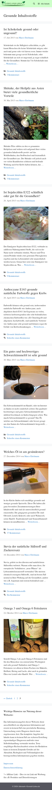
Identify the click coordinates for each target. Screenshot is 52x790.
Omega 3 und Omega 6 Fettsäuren (25, 608)
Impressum (8, 763)
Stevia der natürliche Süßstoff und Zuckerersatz (25, 548)
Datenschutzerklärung (13, 767)
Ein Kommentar (13, 594)
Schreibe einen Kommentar (18, 337)
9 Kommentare (13, 276)
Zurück (8, 698)
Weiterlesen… (12, 63)
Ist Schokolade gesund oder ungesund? (21, 31)
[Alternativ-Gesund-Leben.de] (13, 3)
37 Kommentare (13, 532)
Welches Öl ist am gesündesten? (24, 452)
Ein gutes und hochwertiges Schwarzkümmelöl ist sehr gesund (25, 353)
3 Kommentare (13, 74)
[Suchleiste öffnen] (34, 3)
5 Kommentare (13, 178)
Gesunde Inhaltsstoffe (16, 71)
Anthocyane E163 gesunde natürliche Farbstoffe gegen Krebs (25, 291)
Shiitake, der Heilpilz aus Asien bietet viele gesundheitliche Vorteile (24, 92)
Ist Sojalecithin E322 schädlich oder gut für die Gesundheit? (23, 194)
